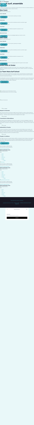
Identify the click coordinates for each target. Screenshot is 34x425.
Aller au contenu (2, 0)
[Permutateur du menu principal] (3, 4)
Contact (3, 158)
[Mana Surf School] (3, 2)
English (5, 160)
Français (3, 159)
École (2, 154)
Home (3, 153)
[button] (17, 152)
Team (2, 173)
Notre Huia (3, 157)
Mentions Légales (16, 202)
